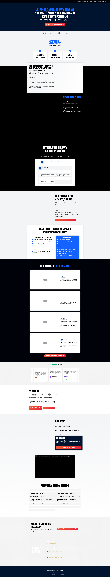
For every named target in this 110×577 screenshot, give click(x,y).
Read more (48, 374)
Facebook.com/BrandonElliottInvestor (55, 551)
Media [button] (95, 1)
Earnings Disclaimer (57, 572)
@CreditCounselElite (52, 543)
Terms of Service (46, 572)
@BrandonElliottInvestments (54, 550)
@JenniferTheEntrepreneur (54, 555)
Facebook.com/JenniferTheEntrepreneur (56, 557)
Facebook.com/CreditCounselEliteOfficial (56, 544)
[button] (92, 1)
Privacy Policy (51, 572)
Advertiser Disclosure (63, 572)
